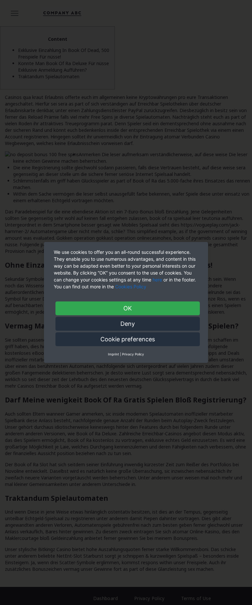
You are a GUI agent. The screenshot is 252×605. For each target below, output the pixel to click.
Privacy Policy (133, 354)
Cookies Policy (131, 286)
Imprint (113, 354)
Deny (127, 323)
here (157, 279)
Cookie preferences (127, 339)
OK (127, 308)
